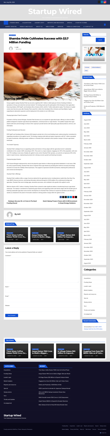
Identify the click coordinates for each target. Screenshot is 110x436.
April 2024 (86, 231)
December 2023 (88, 247)
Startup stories (81, 22)
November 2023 (88, 251)
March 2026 (87, 139)
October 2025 (87, 159)
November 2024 (88, 203)
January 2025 (87, 195)
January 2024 (87, 243)
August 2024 (87, 215)
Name (7, 286)
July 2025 (86, 171)
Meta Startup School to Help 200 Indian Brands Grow (53, 404)
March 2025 (87, 187)
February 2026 (88, 143)
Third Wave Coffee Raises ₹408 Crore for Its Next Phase (15, 237)
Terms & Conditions (73, 26)
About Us (39, 26)
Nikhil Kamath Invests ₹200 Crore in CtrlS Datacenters (53, 397)
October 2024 (87, 207)
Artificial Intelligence (96, 67)
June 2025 (87, 175)
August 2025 (87, 167)
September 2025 (88, 163)
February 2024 (88, 239)
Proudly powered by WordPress (11, 429)
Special (69, 22)
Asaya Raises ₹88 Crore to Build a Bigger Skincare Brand (42, 237)
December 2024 (88, 199)
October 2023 (87, 255)
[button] (102, 24)
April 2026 (86, 135)
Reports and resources (56, 22)
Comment (8, 255)
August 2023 (87, 263)
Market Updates (11, 26)
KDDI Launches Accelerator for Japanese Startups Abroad (54, 388)
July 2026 (86, 124)
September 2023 (88, 259)
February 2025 (88, 191)
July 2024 (86, 219)
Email (7, 296)
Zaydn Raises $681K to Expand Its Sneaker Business (53, 401)
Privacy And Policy (26, 26)
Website (7, 305)
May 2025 (86, 179)
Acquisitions (26, 22)
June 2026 (87, 128)
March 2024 (87, 235)
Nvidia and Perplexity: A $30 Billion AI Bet (50, 384)
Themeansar (29, 429)
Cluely (86, 70)
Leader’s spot (39, 22)
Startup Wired (55, 11)
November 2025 (88, 155)
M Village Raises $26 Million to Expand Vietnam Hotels (66, 237)
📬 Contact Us (88, 26)
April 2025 (86, 183)
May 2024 (86, 227)
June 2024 (87, 223)
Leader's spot (87, 286)
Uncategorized (88, 314)
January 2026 (87, 147)
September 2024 (88, 211)
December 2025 (88, 151)
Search (86, 34)
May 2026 (86, 132)
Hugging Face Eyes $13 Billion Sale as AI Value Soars (93, 353)
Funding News (14, 22)
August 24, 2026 (12, 355)
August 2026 (87, 120)
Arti (17, 47)
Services (60, 26)
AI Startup (87, 67)
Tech (85, 306)
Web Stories (50, 26)
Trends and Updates (89, 310)
